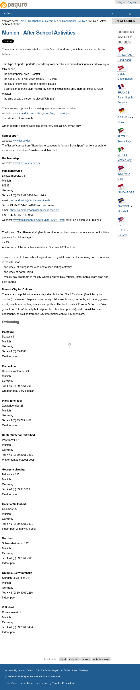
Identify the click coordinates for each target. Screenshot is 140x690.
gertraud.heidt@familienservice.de (30, 200)
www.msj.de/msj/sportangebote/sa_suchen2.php (42, 113)
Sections (7, 13)
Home (22, 20)
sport (63, 658)
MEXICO (122, 155)
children (73, 658)
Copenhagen (125, 78)
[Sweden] (121, 202)
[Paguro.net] (35, 5)
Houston (122, 235)
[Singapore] (121, 188)
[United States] (121, 221)
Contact (30, 670)
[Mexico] (121, 151)
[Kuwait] (121, 132)
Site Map (83, 670)
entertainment (101, 658)
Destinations (35, 20)
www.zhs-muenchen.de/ (27, 163)
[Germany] (117, 112)
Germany (50, 20)
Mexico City (124, 159)
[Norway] (121, 170)
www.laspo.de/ (22, 140)
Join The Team (43, 670)
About (22, 670)
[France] (121, 88)
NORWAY (124, 173)
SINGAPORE (126, 192)
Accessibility (11, 670)
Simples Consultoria (63, 683)
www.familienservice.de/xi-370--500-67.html (39, 219)
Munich (121, 122)
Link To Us (64, 670)
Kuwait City (124, 141)
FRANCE (123, 92)
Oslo (120, 178)
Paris (120, 97)
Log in (121, 2)
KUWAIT (122, 136)
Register (132, 2)
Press (74, 670)
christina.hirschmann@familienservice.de (34, 209)
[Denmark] (121, 70)
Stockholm (123, 211)
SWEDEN (124, 206)
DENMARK (124, 73)
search (130, 14)
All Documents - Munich (73, 20)
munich (86, 658)
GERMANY (124, 117)
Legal (55, 670)
